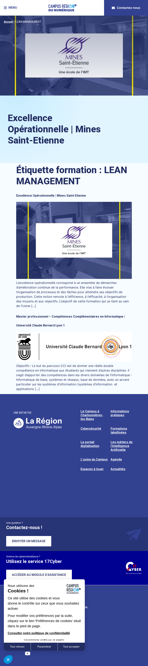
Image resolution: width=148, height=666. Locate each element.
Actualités (118, 469)
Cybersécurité (91, 428)
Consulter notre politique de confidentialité (39, 633)
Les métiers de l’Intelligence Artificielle (122, 446)
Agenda (116, 459)
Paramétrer (44, 646)
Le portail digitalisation (90, 444)
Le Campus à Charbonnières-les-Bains (92, 415)
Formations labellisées (119, 430)
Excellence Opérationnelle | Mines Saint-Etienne (51, 195)
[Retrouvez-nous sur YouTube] (27, 653)
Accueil (8, 21)
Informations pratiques (120, 413)
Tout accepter (71, 646)
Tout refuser (17, 646)
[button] (10, 8)
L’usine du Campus (94, 459)
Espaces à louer (92, 469)
